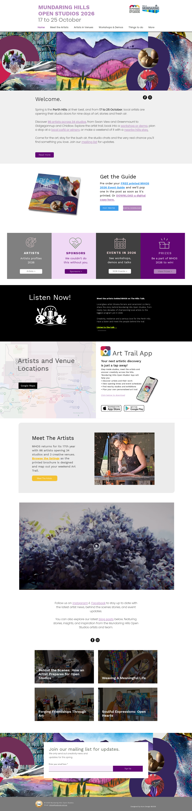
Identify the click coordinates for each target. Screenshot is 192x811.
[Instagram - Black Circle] (150, 97)
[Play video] (96, 546)
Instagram (80, 603)
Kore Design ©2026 (148, 806)
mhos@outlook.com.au (58, 805)
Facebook (98, 603)
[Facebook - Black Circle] (145, 97)
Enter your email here (57, 764)
